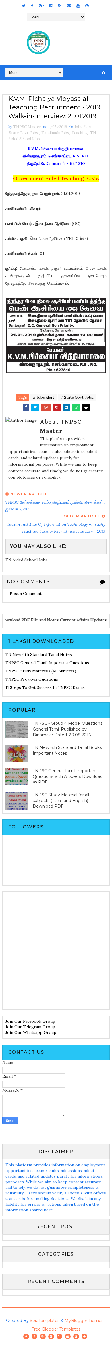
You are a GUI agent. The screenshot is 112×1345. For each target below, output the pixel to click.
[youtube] (78, 5)
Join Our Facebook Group (30, 1021)
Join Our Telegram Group (30, 1026)
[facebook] (32, 5)
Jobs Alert (83, 126)
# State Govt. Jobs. (77, 397)
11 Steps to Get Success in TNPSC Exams (45, 687)
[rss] (60, 5)
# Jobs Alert (43, 397)
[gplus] (41, 5)
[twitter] (23, 5)
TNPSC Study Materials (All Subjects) (40, 671)
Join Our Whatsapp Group (30, 1032)
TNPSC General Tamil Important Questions (47, 662)
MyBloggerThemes (84, 1320)
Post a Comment (26, 593)
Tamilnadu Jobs (55, 132)
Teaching (80, 132)
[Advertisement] (56, 951)
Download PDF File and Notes (32, 620)
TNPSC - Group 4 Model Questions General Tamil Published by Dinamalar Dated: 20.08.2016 (67, 729)
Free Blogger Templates (56, 1329)
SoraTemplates (44, 1320)
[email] (68, 5)
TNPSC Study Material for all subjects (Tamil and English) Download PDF (61, 800)
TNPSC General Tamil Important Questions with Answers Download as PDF (68, 776)
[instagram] (51, 5)
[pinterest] (87, 5)
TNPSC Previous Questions (31, 679)
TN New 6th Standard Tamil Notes (38, 654)
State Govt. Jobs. (24, 132)
